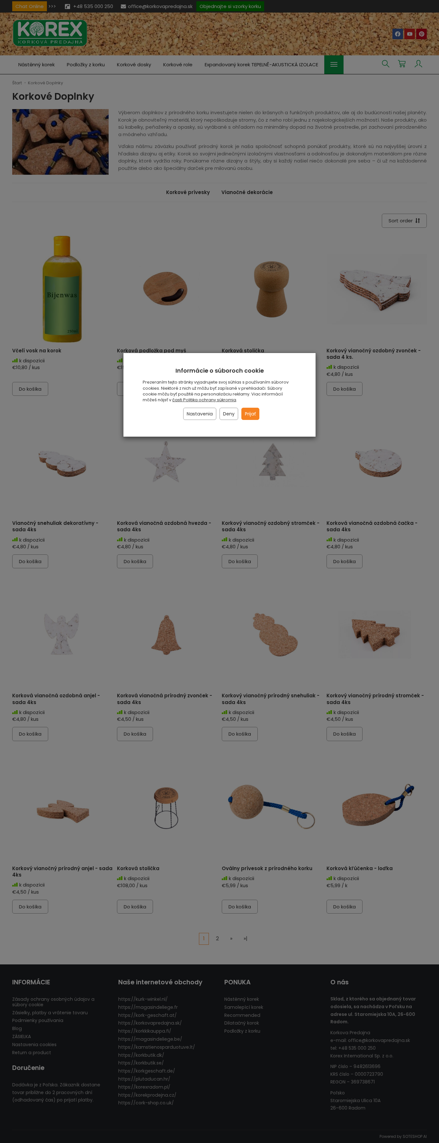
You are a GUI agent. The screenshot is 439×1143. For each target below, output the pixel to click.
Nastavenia (200, 414)
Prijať (250, 414)
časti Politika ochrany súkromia (204, 400)
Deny (229, 414)
